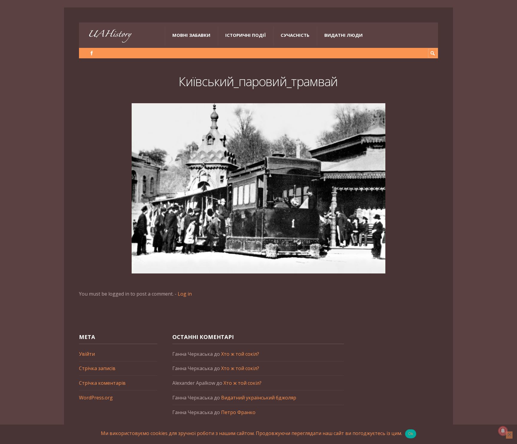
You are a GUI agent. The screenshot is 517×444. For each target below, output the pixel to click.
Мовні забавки (191, 35)
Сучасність (295, 35)
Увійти (87, 354)
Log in (185, 294)
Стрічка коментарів (102, 383)
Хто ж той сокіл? (240, 354)
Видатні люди (343, 35)
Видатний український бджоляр (258, 397)
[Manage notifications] (503, 431)
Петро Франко (238, 412)
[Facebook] (91, 53)
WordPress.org (96, 397)
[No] (509, 435)
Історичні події (245, 35)
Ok (410, 433)
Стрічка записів (97, 368)
